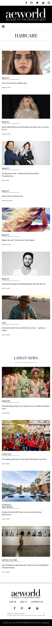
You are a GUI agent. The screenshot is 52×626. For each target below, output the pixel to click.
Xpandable (45, 623)
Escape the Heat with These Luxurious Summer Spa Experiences (22, 513)
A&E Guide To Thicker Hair (12, 196)
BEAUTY (5, 78)
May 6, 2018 (5, 180)
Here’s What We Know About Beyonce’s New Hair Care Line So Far (25, 128)
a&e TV (23, 602)
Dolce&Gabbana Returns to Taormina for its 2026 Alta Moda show (25, 407)
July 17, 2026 (5, 519)
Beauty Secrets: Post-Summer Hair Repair (18, 240)
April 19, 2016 (6, 334)
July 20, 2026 (5, 413)
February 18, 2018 (7, 200)
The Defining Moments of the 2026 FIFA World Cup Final (24, 459)
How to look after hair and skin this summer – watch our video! (24, 329)
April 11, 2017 (6, 288)
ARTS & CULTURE (9, 560)
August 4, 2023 (6, 134)
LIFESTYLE (6, 454)
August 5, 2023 (6, 87)
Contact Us (37, 602)
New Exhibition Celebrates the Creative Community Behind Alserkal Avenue (25, 566)
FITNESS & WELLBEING (7, 506)
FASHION (6, 401)
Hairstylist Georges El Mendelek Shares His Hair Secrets (23, 284)
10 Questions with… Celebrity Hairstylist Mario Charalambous (20, 174)
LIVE (4, 323)
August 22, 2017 (6, 244)
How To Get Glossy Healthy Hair (14, 83)
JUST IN (12, 602)
